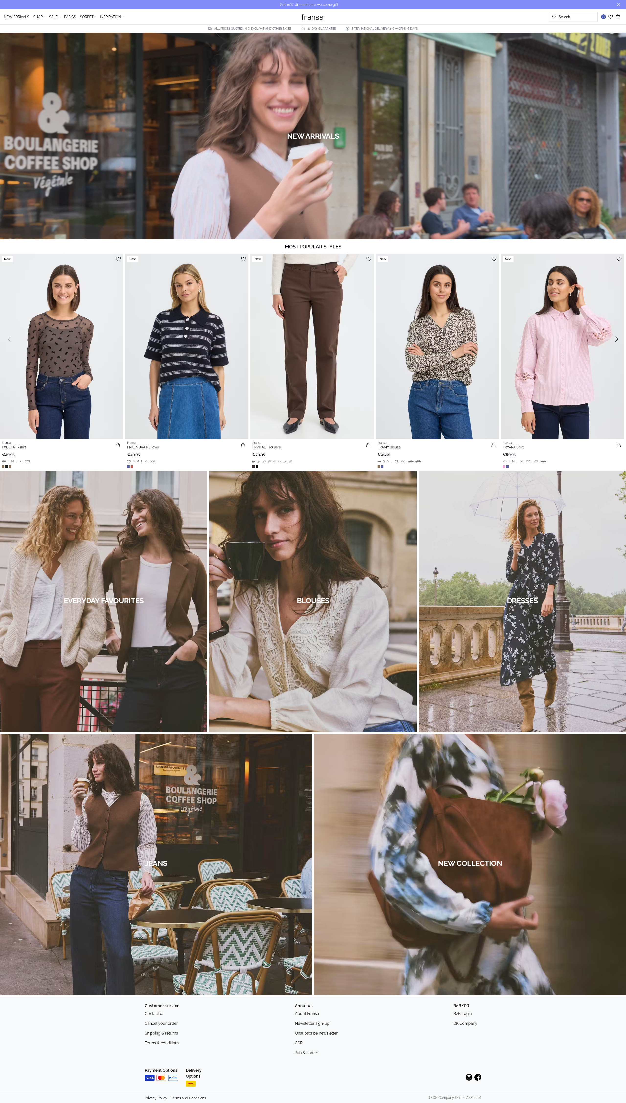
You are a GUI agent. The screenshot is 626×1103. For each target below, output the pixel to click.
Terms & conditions (162, 1043)
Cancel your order (161, 1023)
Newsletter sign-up (312, 1023)
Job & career (306, 1052)
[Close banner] (618, 4)
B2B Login (462, 1013)
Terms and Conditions (188, 1098)
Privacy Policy (156, 1098)
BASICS (70, 17)
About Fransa (307, 1013)
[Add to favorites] (118, 259)
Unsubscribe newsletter (316, 1033)
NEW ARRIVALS (16, 17)
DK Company (465, 1023)
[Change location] (603, 17)
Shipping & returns (161, 1033)
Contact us (154, 1013)
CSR (298, 1043)
